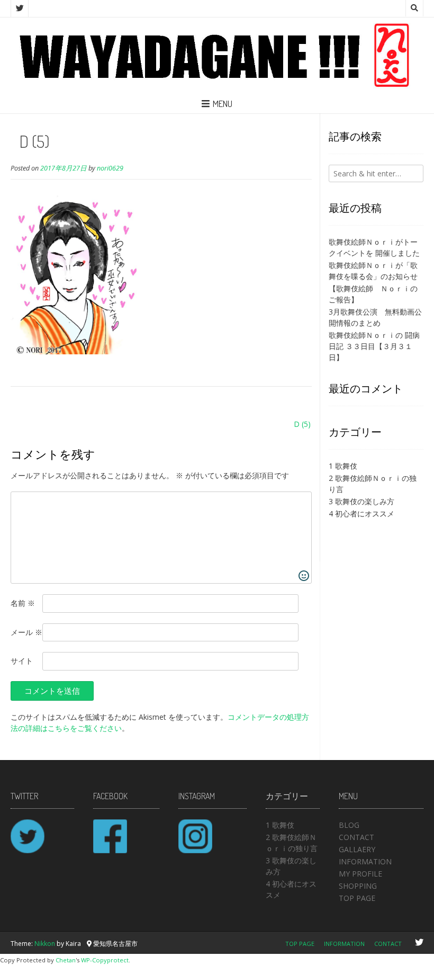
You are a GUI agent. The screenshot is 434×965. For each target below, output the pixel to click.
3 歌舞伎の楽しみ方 (361, 501)
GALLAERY (357, 849)
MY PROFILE (360, 874)
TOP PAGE (357, 898)
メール (26, 632)
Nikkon (44, 943)
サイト (22, 661)
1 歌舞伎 (343, 466)
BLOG (349, 825)
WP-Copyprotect (105, 960)
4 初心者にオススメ (361, 513)
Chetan (66, 960)
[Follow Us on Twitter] (20, 8)
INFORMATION (365, 861)
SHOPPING (358, 886)
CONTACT (356, 837)
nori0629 (110, 168)
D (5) (302, 424)
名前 (23, 603)
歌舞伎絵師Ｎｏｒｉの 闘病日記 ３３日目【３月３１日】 (374, 346)
